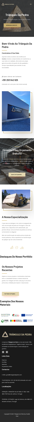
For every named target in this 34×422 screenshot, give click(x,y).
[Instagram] (7, 352)
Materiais (4, 364)
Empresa (4, 360)
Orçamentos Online (7, 366)
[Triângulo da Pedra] (8, 4)
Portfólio (4, 362)
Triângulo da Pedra (13, 159)
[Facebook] (3, 352)
